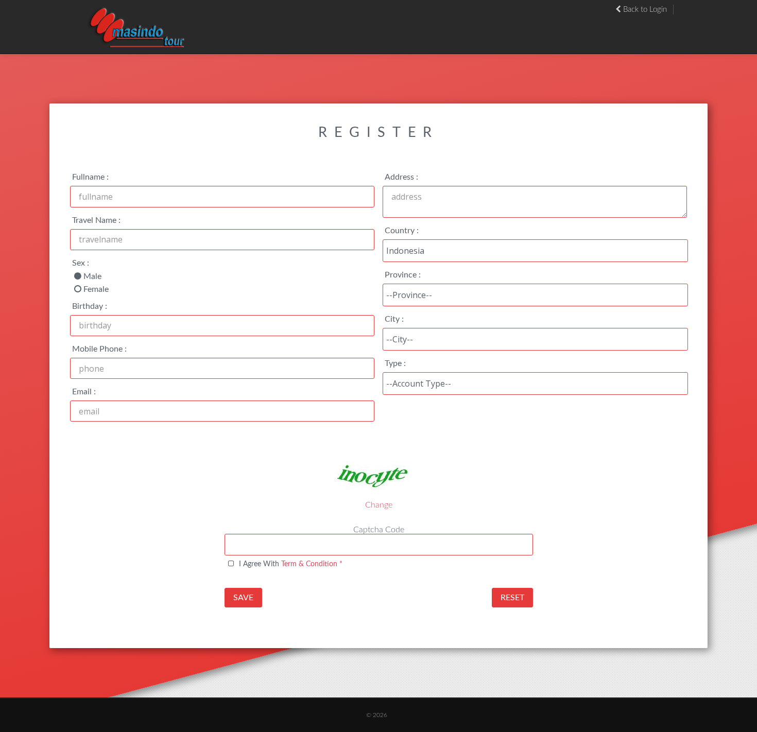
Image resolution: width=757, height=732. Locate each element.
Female (96, 289)
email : (84, 391)
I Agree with (290, 564)
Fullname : (90, 177)
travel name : (96, 220)
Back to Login (644, 9)
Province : (403, 274)
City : (394, 319)
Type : (395, 363)
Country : (402, 230)
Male (92, 276)
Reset (512, 598)
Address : (401, 177)
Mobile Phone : (99, 349)
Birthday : (89, 306)
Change (378, 505)
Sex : (80, 263)
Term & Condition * (311, 564)
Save (243, 598)
